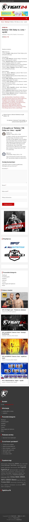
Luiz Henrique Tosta (14, 102)
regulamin (5, 413)
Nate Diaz (24, 480)
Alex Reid (7, 97)
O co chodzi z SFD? (7, 453)
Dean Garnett (12, 98)
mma (12, 477)
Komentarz (5, 168)
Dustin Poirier (7, 467)
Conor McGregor (5, 465)
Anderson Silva (11, 463)
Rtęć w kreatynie (6, 448)
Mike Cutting (17, 103)
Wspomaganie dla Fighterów (8, 283)
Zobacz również (7, 290)
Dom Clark (17, 98)
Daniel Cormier (20, 465)
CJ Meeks (22, 97)
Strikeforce (6, 484)
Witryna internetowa (6, 197)
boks (21, 463)
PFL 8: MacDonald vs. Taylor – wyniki (12, 380)
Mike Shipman (5, 105)
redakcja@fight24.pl (8, 404)
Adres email (5, 191)
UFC (24, 484)
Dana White (13, 465)
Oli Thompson (17, 106)
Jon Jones (8, 473)
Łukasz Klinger (19, 107)
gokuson (14, 311)
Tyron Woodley (18, 484)
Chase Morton (16, 97)
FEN (19, 467)
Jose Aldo (20, 473)
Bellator (11, 97)
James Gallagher (11, 101)
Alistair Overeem (4, 463)
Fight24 (23, 467)
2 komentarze (20, 34)
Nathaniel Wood (5, 106)
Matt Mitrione (5, 103)
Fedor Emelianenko (14, 467)
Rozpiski (5, 306)
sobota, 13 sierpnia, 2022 (7, 359)
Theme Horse (16, 518)
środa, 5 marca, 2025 (6, 311)
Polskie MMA (5, 482)
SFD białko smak (6, 452)
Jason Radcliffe (5, 102)
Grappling (4, 278)
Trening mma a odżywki (8, 444)
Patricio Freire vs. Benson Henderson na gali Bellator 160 (14, 115)
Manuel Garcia (22, 102)
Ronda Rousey (20, 482)
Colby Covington (25, 463)
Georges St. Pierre (4, 471)
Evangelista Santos (6, 99)
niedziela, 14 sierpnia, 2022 (8, 335)
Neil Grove (12, 106)
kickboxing (3, 477)
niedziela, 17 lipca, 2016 (7, 34)
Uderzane (4, 280)
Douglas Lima (23, 98)
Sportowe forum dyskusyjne (9, 437)
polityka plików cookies (8, 411)
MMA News (19, 105)
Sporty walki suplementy (8, 450)
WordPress (19, 519)
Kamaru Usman (10, 474)
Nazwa (4, 185)
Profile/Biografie (6, 276)
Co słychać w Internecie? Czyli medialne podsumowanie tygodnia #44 (16, 121)
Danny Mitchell (5, 98)
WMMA (2, 486)
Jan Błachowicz (18, 471)
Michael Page (11, 103)
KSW (8, 477)
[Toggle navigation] (3, 18)
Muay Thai (19, 480)
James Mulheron (19, 101)
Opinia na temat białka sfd (9, 446)
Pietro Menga (5, 107)
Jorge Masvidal (15, 473)
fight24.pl (13, 99)
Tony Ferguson (12, 484)
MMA (10, 105)
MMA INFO (14, 105)
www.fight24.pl (7, 486)
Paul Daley (23, 106)
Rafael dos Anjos (14, 482)
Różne (3, 285)
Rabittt (14, 34)
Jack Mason (4, 101)
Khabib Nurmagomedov (18, 474)
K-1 (5, 474)
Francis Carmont (19, 99)
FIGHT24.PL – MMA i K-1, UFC (18, 516)
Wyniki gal (5, 27)
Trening (3, 282)
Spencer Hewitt (12, 107)
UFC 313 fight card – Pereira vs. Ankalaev (14, 310)
